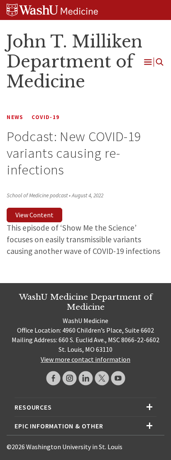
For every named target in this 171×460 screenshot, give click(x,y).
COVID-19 (46, 117)
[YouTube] (118, 378)
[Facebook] (53, 378)
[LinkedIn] (85, 378)
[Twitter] (102, 378)
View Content (34, 215)
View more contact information (85, 359)
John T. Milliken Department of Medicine (74, 61)
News (15, 117)
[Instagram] (69, 378)
